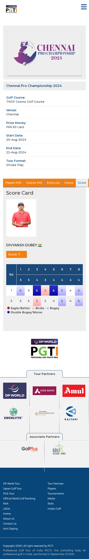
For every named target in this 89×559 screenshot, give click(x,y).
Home (7, 513)
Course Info (34, 182)
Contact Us (9, 523)
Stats (51, 503)
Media (51, 498)
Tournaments (56, 493)
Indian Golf (54, 508)
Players (52, 488)
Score (82, 182)
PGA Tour (8, 493)
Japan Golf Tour (12, 488)
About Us (8, 518)
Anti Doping (10, 528)
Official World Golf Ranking (19, 498)
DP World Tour (11, 483)
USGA (6, 508)
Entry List (53, 182)
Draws (68, 182)
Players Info (13, 182)
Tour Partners (55, 483)
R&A (5, 503)
